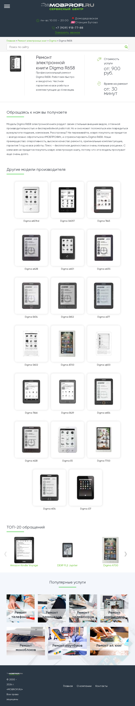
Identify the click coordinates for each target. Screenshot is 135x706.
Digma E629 (67, 412)
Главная (11, 40)
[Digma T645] (104, 200)
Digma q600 (103, 364)
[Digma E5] (67, 439)
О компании (84, 686)
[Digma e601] (67, 248)
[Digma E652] (67, 296)
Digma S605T (67, 221)
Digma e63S (103, 269)
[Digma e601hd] (31, 200)
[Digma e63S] (104, 248)
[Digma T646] (31, 391)
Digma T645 (103, 221)
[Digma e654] (104, 391)
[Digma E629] (67, 391)
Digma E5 (67, 460)
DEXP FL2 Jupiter (67, 565)
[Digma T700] (104, 439)
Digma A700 (67, 364)
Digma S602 (31, 364)
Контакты (101, 686)
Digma (52, 40)
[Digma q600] (104, 343)
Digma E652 (67, 316)
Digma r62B (31, 460)
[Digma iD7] (85, 487)
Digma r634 (49, 508)
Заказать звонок (67, 32)
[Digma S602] (31, 343)
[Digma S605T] (67, 200)
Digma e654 (103, 412)
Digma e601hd (31, 221)
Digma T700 (103, 460)
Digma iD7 (85, 508)
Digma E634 (31, 316)
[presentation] (5, 553)
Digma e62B (31, 269)
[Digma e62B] (31, 248)
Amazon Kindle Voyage (24, 565)
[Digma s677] (104, 296)
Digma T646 (31, 412)
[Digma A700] (67, 343)
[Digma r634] (49, 487)
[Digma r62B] (31, 439)
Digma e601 (67, 269)
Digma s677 (103, 316)
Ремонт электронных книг (32, 40)
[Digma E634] (31, 296)
